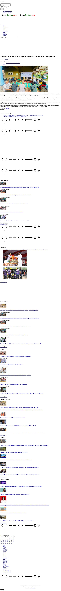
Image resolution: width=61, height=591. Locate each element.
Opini (4, 559)
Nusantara (5, 558)
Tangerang (5, 550)
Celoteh (4, 564)
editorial (4, 565)
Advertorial (5, 568)
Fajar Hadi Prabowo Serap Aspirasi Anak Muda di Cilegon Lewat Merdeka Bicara (17, 520)
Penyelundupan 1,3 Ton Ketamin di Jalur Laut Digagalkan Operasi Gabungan (16, 459)
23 (11, 541)
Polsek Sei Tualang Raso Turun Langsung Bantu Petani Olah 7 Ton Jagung (15, 195)
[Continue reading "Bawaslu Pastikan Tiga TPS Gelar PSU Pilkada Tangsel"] (3, 362)
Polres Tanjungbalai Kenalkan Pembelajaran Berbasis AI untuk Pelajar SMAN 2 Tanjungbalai (19, 187)
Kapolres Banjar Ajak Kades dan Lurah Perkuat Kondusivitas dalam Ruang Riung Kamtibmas (19, 474)
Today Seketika (6, 566)
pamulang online (33, 587)
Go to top (2, 589)
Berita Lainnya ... (3, 282)
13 (5, 540)
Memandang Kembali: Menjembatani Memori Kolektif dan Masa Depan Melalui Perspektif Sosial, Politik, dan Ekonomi (24, 505)
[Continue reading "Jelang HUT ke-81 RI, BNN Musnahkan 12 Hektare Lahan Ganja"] (3, 450)
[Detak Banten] (18, 16)
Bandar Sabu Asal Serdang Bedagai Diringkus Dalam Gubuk (14, 116)
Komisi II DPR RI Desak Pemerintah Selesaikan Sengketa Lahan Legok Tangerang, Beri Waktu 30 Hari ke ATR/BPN (24, 445)
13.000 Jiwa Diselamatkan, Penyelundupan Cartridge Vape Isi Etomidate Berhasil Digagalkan (19, 467)
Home (4, 545)
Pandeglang (5, 549)
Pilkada (4, 567)
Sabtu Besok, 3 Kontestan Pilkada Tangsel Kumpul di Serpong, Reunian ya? (15, 356)
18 (1, 541)
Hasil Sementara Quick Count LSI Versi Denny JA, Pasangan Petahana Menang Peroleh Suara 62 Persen (21, 393)
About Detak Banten (7, 570)
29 (9, 543)
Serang (4, 546)
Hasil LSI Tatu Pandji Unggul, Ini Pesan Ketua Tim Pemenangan (13, 384)
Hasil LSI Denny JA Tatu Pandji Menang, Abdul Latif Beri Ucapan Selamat (15, 375)
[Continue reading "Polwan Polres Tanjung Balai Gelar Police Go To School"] (3, 209)
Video (4, 569)
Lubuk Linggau (6, 556)
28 (7, 543)
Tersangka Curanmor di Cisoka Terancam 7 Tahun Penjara (12, 417)
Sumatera (7, 108)
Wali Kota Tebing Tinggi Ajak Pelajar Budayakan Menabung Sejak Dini (15, 220)
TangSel (4, 551)
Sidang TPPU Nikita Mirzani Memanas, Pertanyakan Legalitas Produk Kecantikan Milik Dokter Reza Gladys (22, 432)
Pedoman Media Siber (7, 571)
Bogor (4, 553)
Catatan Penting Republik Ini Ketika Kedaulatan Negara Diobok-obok (14, 494)
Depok (4, 552)
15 (9, 540)
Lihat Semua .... (3, 435)
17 (13, 540)
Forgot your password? (7, 12)
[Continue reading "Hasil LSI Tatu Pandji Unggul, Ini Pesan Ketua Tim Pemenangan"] (3, 382)
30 (11, 543)
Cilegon (4, 547)
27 (5, 543)
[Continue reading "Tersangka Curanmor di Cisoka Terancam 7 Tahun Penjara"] (3, 415)
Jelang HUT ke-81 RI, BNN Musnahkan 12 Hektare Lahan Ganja (13, 452)
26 (3, 543)
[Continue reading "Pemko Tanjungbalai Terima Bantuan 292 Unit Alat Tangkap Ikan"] (3, 201)
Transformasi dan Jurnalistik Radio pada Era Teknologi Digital (13, 512)
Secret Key (2, 6)
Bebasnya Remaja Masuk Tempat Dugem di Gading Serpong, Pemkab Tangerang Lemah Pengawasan (21, 486)
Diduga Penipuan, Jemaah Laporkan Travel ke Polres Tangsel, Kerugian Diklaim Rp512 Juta (19, 310)
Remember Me (5, 7)
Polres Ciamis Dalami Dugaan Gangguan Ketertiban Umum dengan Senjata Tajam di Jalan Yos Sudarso (21, 409)
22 (9, 541)
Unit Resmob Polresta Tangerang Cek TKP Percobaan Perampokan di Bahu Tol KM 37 (18, 425)
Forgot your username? (7, 11)
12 (3, 540)
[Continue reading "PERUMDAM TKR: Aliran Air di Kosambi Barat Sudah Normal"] (15, 278)
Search (2, 37)
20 (5, 541)
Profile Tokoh (5, 560)
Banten (4, 554)
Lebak (4, 548)
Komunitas (5, 561)
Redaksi (6, 59)
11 (1, 540)
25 (1, 543)
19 (3, 541)
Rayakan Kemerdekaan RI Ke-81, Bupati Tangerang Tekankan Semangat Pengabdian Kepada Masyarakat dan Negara (25, 249)
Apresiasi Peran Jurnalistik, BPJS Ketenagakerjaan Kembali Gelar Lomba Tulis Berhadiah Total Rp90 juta (23, 115)
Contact (4, 572)
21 (7, 541)
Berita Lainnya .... (3, 224)
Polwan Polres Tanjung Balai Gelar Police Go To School (11, 211)
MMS (4, 563)
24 (13, 541)
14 (7, 540)
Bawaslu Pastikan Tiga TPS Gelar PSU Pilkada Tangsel (11, 364)
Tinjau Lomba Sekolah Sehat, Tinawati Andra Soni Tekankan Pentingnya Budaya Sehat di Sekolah (20, 343)
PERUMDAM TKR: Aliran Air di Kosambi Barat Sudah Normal (15, 266)
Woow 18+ (5, 562)
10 (13, 539)
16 (11, 540)
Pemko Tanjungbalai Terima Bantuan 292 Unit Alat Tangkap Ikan (13, 203)
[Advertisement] (30, 46)
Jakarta (4, 555)
